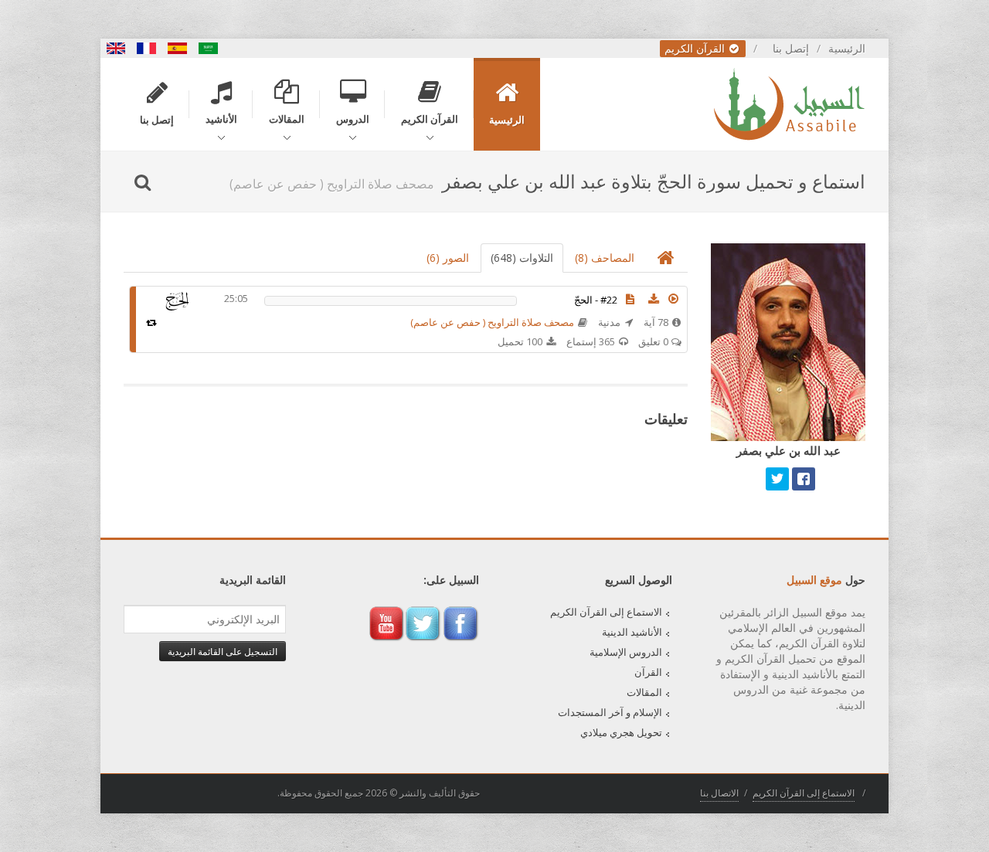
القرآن (648, 672)
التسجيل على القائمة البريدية (222, 651)
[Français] (146, 48)
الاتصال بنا (719, 792)
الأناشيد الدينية (632, 632)
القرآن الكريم (696, 48)
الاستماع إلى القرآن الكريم (606, 612)
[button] (673, 299)
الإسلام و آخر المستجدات (610, 712)
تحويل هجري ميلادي (621, 732)
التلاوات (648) (522, 257)
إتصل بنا (791, 48)
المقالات (644, 692)
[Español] (177, 48)
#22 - (595, 300)
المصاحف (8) (604, 257)
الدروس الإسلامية (626, 652)
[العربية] (208, 48)
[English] (115, 48)
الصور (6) (448, 257)
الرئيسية (846, 48)
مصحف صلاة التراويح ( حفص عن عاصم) (492, 322)
